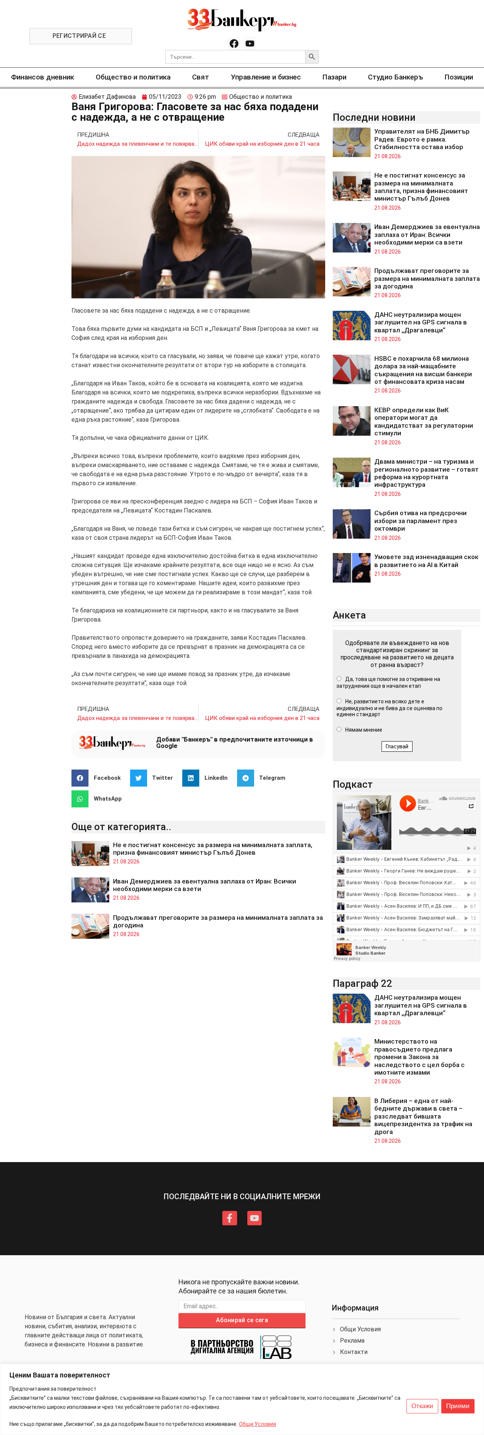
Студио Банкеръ (395, 77)
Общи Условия (257, 1424)
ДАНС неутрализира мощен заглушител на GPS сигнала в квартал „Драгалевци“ (420, 322)
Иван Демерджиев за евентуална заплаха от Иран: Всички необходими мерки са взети (427, 234)
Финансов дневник (42, 77)
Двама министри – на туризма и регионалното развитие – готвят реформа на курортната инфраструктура (426, 473)
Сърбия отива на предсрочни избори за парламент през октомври (420, 520)
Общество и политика (133, 77)
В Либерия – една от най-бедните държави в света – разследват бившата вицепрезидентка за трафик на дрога (423, 1116)
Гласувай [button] (397, 746)
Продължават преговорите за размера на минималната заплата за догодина (427, 278)
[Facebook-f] (229, 1218)
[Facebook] (234, 43)
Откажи (422, 1406)
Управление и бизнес (266, 77)
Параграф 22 (362, 983)
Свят (200, 77)
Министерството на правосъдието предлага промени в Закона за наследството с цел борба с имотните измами (419, 1057)
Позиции (459, 77)
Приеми (458, 1406)
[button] (98, 778)
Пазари (334, 77)
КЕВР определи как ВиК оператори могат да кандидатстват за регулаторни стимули (423, 421)
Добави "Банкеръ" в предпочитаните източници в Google (234, 742)
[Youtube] (250, 43)
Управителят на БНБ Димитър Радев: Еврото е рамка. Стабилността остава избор (422, 139)
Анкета (349, 615)
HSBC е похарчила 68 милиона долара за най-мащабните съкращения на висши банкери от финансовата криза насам (423, 370)
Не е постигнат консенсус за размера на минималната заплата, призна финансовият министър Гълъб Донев (212, 848)
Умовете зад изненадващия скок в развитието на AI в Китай (426, 560)
